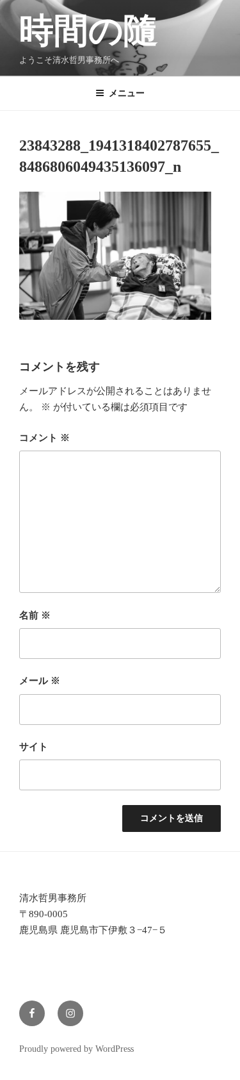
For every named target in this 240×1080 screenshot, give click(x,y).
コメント (44, 438)
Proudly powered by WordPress (76, 1049)
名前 (35, 615)
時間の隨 (88, 31)
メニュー (127, 93)
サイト (33, 747)
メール (39, 681)
